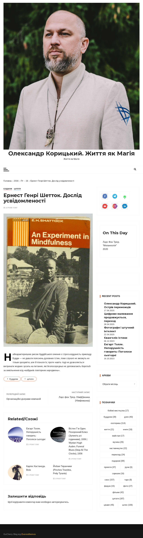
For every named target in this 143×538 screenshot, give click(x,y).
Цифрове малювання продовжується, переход (118, 317)
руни (128, 467)
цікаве (109, 505)
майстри (118, 436)
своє (109, 480)
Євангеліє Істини (115, 337)
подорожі (118, 461)
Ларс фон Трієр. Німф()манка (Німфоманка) (74, 399)
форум (109, 486)
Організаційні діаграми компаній (23, 399)
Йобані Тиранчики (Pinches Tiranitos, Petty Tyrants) (62, 470)
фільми (118, 492)
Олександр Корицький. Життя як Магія (71, 153)
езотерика (118, 423)
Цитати (17, 189)
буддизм (13, 379)
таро (128, 480)
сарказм (118, 473)
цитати (30, 379)
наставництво (118, 448)
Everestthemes (29, 534)
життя (109, 429)
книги (127, 429)
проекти (110, 467)
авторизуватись (60, 502)
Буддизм (7, 189)
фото (127, 486)
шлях (127, 505)
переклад (118, 454)
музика (118, 442)
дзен (128, 417)
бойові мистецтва (118, 410)
